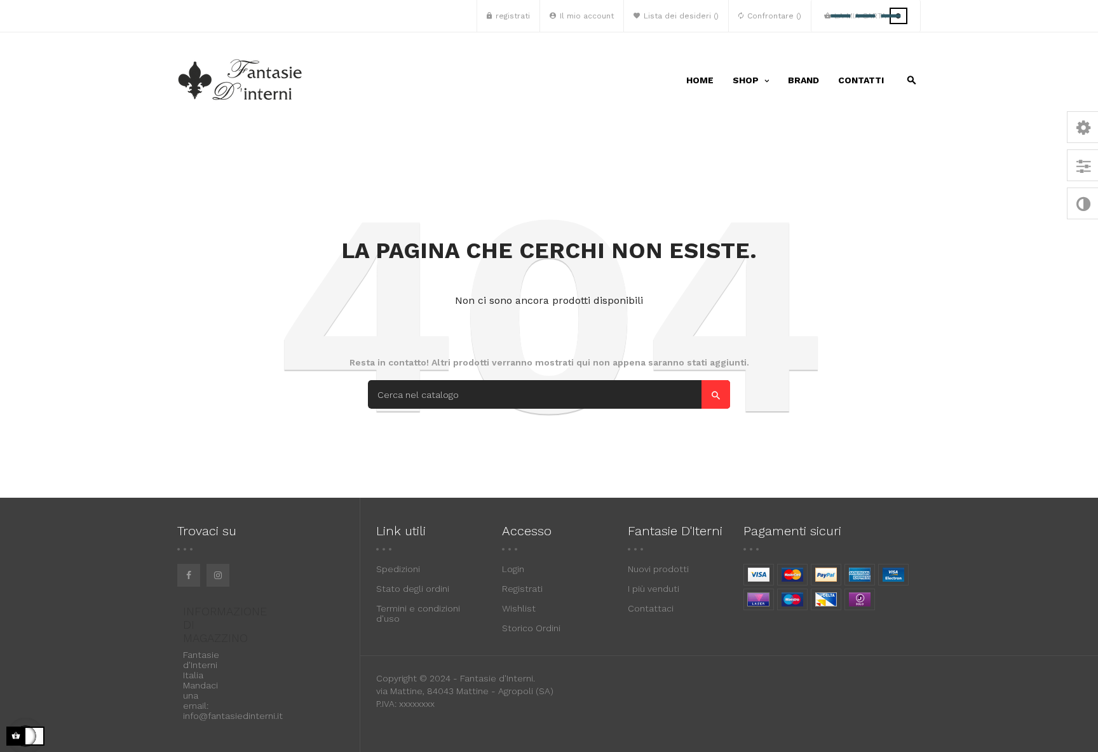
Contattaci (651, 608)
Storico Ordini (531, 628)
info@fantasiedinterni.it (233, 716)
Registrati (522, 589)
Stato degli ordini (412, 589)
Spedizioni (398, 569)
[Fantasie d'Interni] (240, 80)
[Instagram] (218, 575)
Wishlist (519, 608)
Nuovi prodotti (658, 569)
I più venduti (653, 589)
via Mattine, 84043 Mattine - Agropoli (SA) (464, 691)
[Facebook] (188, 575)
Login (513, 569)
